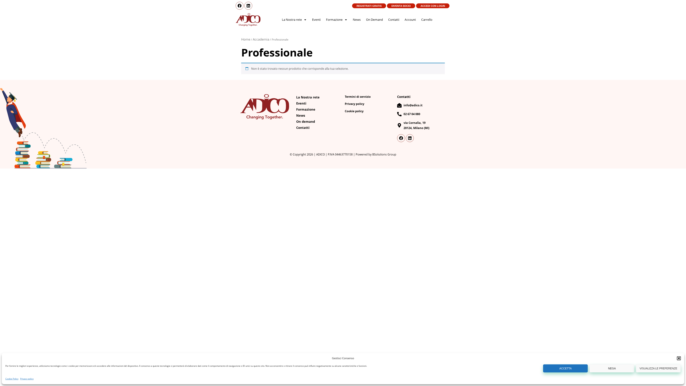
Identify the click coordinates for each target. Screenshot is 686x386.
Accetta (565, 368)
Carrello (426, 20)
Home (245, 39)
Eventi (316, 20)
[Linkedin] (248, 6)
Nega (612, 368)
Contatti (393, 20)
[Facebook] (239, 6)
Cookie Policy (11, 378)
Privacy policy (27, 378)
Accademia (261, 39)
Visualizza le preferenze (658, 368)
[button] (679, 358)
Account (410, 20)
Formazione (334, 20)
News (357, 20)
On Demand (374, 20)
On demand (305, 121)
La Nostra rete (292, 20)
